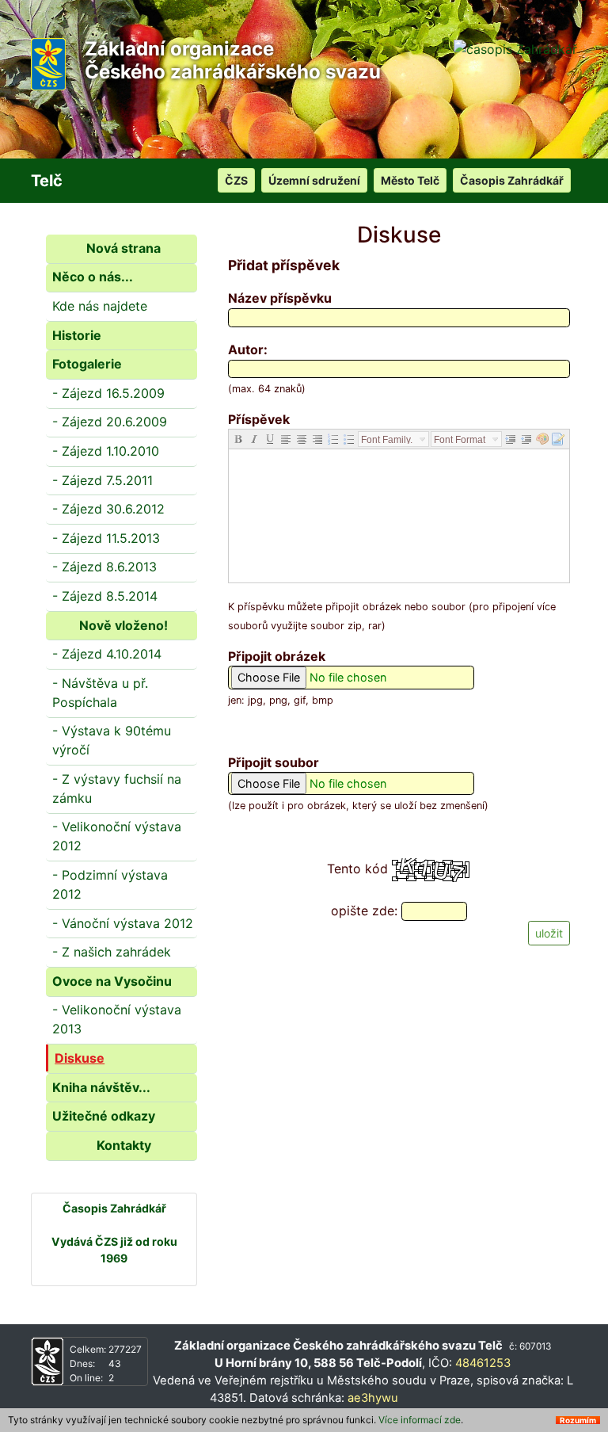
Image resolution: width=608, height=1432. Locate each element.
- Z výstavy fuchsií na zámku (116, 788)
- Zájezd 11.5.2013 (106, 538)
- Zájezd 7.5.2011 (102, 480)
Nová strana (123, 248)
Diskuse (79, 1058)
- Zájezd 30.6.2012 (108, 509)
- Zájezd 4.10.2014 (107, 654)
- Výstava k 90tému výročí (111, 740)
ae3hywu (373, 1398)
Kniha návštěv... (101, 1087)
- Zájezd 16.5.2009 (108, 393)
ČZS (236, 180)
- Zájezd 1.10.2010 (105, 451)
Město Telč (410, 180)
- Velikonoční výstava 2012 (116, 836)
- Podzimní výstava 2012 (110, 884)
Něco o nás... (92, 276)
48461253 (483, 1363)
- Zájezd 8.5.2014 (105, 596)
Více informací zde (419, 1420)
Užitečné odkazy (103, 1116)
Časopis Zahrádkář (512, 180)
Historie (76, 335)
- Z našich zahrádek (111, 952)
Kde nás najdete (99, 306)
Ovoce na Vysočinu (112, 981)
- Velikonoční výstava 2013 (116, 1019)
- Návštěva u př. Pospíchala (100, 692)
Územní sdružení (314, 180)
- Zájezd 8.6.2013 (104, 567)
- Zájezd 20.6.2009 (109, 422)
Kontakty (124, 1145)
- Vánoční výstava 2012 (122, 923)
